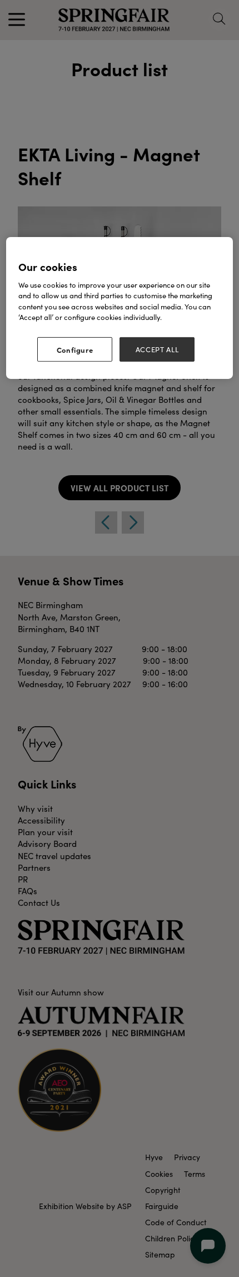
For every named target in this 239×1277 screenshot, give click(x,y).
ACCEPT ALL (157, 349)
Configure (75, 349)
